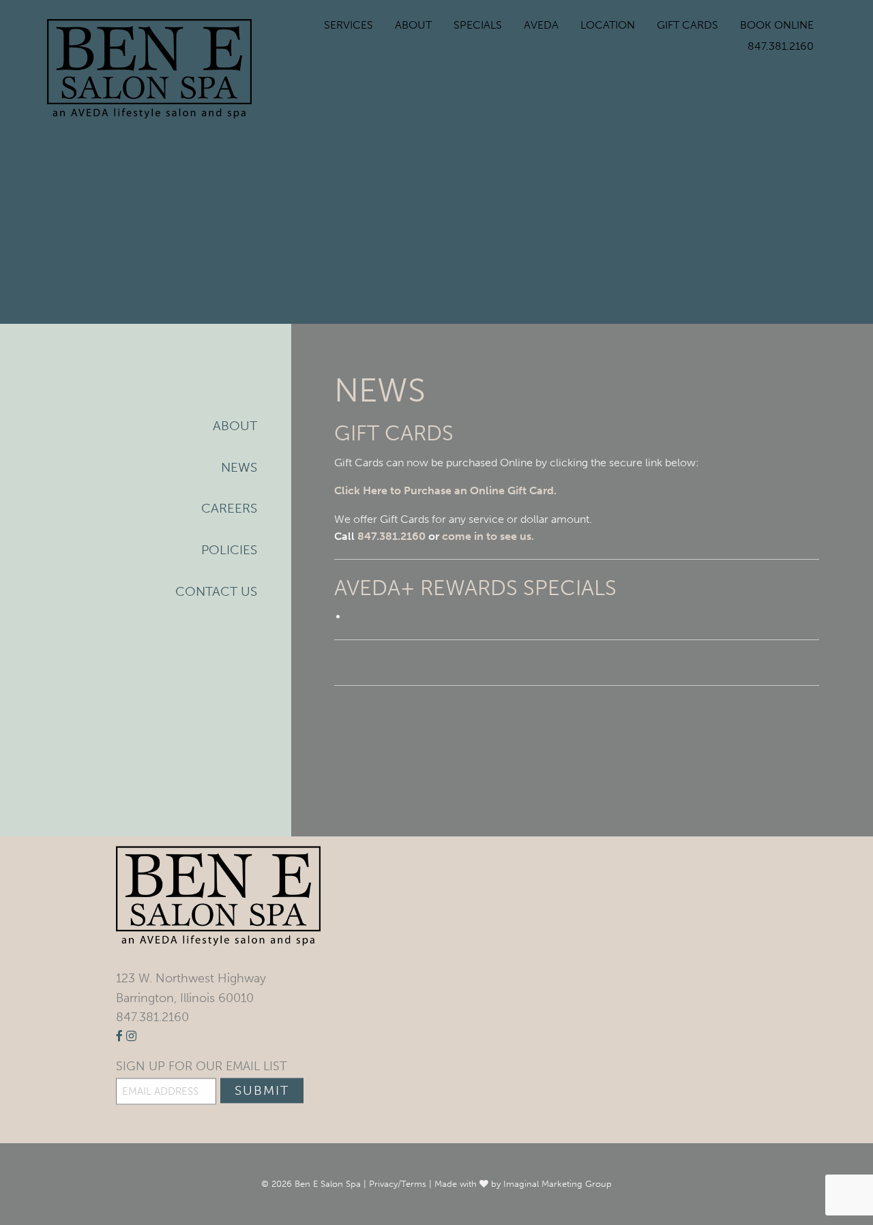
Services (348, 24)
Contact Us (216, 591)
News (239, 467)
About (413, 24)
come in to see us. (488, 536)
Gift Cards (687, 24)
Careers (229, 508)
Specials (478, 24)
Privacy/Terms (397, 1184)
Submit (262, 1090)
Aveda (541, 24)
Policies (229, 550)
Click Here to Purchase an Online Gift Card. (445, 490)
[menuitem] (348, 25)
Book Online (777, 24)
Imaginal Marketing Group (557, 1184)
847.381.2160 (781, 46)
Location (607, 24)
